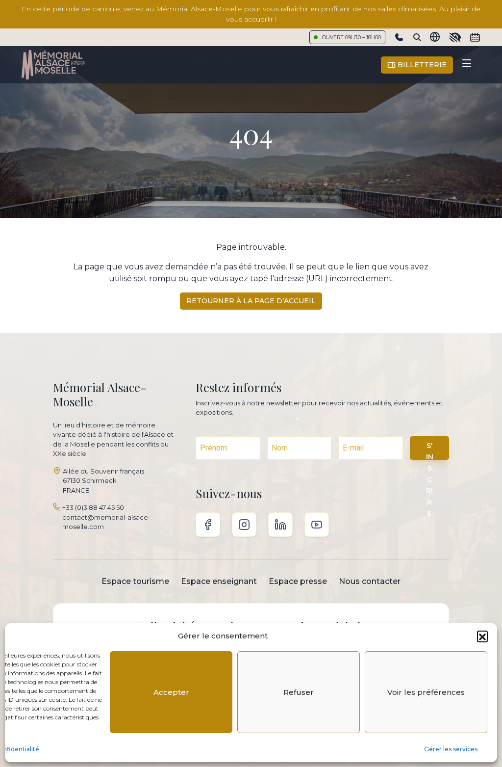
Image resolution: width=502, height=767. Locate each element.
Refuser (298, 692)
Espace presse (298, 581)
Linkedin (280, 524)
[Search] (417, 37)
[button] (482, 636)
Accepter (171, 692)
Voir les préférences (426, 692)
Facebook (208, 524)
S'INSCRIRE (429, 450)
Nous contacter (370, 581)
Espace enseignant (219, 581)
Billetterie (421, 64)
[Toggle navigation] (466, 65)
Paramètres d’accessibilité (455, 37)
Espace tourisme (135, 581)
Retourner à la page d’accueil (251, 300)
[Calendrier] (475, 37)
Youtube (316, 524)
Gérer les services (450, 749)
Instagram (244, 524)
